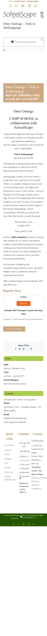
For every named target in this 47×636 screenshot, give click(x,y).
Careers (8, 468)
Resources (9, 472)
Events (7, 454)
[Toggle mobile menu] (42, 13)
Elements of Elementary (15, 384)
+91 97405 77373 (20, 1)
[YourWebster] (27, 518)
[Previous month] (20, 443)
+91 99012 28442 (32, 1)
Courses (8, 450)
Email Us (35, 481)
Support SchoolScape (10, 478)
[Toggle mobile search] (42, 16)
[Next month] (29, 443)
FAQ (6, 463)
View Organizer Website (15, 422)
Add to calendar (14, 329)
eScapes (8, 459)
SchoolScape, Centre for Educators (20, 399)
